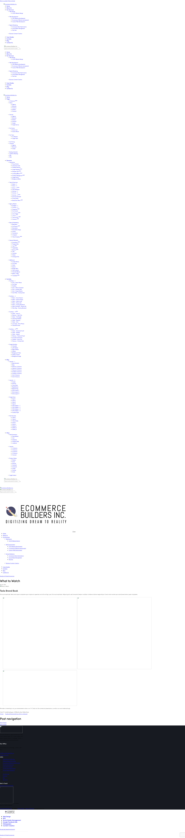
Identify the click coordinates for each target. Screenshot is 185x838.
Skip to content (4, 1)
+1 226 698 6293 (4, 755)
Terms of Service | (29, 808)
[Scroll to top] (1, 837)
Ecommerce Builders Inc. (6, 808)
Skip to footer (11, 1)
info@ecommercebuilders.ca (7, 753)
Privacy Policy (21, 808)
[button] (1, 493)
